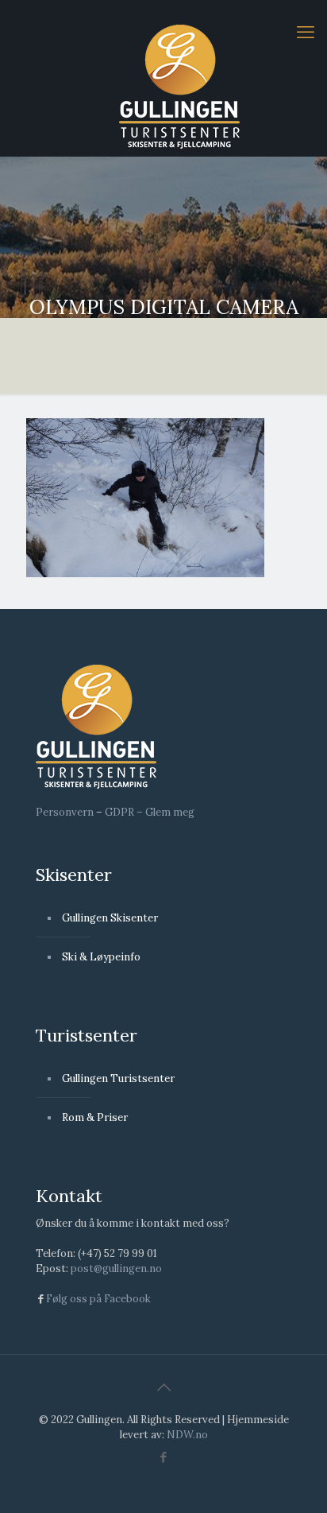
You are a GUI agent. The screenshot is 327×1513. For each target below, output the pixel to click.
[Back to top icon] (163, 1387)
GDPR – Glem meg (149, 812)
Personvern (65, 812)
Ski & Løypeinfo (101, 957)
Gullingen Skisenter (110, 918)
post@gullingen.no (116, 1268)
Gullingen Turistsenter (118, 1078)
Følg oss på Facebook (98, 1298)
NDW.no (187, 1434)
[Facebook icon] (164, 1457)
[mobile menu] (305, 31)
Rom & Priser (95, 1117)
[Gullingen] (179, 86)
